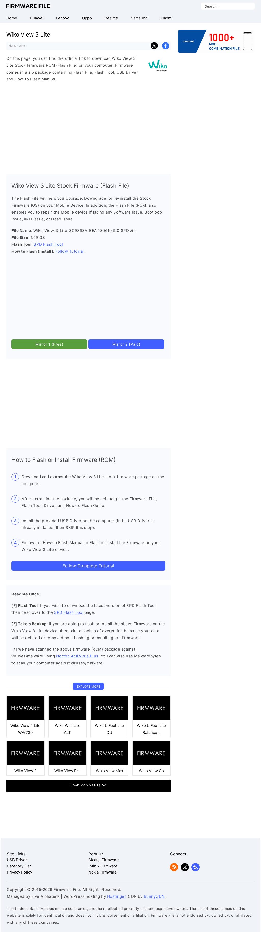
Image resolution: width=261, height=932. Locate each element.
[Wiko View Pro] (67, 763)
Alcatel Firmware (103, 859)
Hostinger (116, 896)
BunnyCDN (154, 896)
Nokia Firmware (102, 872)
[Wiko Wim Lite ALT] (67, 718)
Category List (19, 866)
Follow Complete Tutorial (88, 565)
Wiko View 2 (25, 770)
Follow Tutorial (69, 251)
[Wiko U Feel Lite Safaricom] (151, 718)
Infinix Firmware (103, 866)
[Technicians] (195, 869)
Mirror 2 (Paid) (126, 344)
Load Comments (86, 785)
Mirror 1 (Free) (49, 344)
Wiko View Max (109, 770)
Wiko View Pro (67, 770)
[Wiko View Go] (151, 763)
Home (12, 45)
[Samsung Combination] (216, 44)
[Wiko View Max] (109, 763)
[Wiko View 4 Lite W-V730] (25, 718)
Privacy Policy (19, 872)
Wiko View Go (151, 770)
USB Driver (17, 859)
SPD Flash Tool (48, 244)
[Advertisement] (88, 126)
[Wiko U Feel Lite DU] (109, 718)
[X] (185, 869)
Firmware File (28, 6)
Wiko (22, 45)
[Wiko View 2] (25, 763)
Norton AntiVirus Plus (77, 656)
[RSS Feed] (174, 869)
